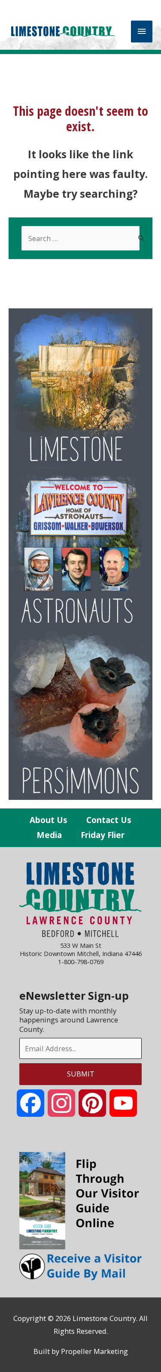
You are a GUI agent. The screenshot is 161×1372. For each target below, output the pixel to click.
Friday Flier (103, 835)
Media (49, 835)
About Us (48, 820)
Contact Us (108, 820)
